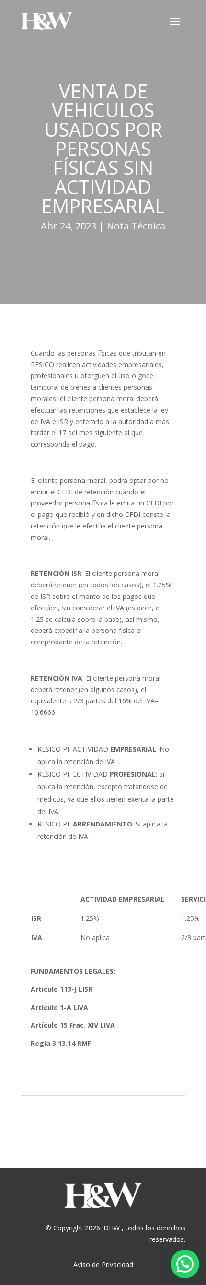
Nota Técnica (136, 225)
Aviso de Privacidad (103, 1264)
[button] (185, 1264)
